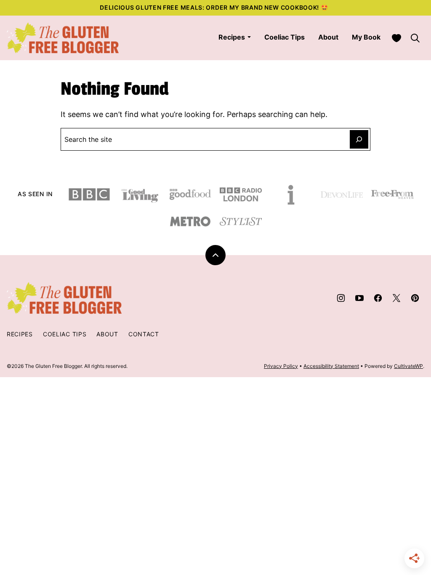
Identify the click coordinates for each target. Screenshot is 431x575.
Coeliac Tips (284, 37)
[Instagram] (341, 298)
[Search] (415, 38)
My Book (366, 37)
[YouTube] (359, 298)
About (328, 37)
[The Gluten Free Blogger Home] (63, 37)
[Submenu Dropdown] (249, 37)
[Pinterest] (415, 298)
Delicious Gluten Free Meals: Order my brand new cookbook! (210, 7)
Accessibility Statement (331, 366)
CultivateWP (408, 366)
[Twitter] (396, 298)
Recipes (231, 37)
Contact (143, 334)
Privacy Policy (281, 366)
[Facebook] (378, 298)
